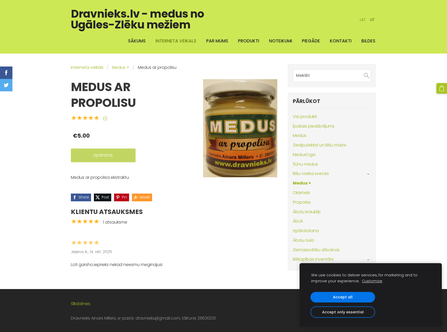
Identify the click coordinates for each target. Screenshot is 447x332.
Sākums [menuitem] (137, 41)
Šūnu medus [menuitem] (305, 164)
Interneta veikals (87, 67)
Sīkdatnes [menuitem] (80, 304)
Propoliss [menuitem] (302, 202)
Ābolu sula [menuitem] (303, 240)
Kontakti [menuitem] (341, 41)
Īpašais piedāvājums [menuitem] (313, 126)
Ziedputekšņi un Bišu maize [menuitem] (319, 145)
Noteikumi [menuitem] (280, 41)
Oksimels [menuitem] (301, 193)
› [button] (368, 173)
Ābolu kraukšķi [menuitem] (307, 212)
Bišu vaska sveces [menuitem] (311, 173)
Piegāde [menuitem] (311, 41)
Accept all (343, 297)
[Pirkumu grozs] (441, 88)
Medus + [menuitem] (302, 183)
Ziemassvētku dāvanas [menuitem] (316, 250)
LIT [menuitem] (372, 19)
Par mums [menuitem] (217, 41)
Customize (372, 281)
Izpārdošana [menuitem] (306, 231)
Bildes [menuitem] (368, 41)
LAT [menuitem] (363, 19)
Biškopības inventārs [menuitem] (313, 259)
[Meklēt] (366, 75)
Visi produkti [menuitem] (305, 117)
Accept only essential (343, 312)
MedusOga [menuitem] (304, 155)
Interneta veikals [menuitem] (175, 41)
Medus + (120, 67)
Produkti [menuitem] (248, 41)
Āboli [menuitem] (298, 221)
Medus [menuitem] (299, 135)
